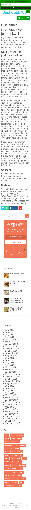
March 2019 (10, 409)
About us (24, 508)
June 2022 (10, 332)
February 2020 (11, 397)
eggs (24, 458)
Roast (13, 475)
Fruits (13, 462)
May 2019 (9, 407)
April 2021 (9, 365)
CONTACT (16, 508)
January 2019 (11, 414)
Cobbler (17, 448)
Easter (13, 458)
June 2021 (10, 360)
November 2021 (12, 348)
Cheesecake (8, 445)
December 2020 (12, 374)
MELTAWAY (22, 465)
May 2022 (9, 334)
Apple (6, 435)
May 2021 (9, 362)
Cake (13, 438)
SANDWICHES (8, 479)
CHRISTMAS (8, 448)
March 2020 (10, 395)
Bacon (12, 435)
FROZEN (7, 462)
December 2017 (12, 418)
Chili (15, 445)
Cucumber (14, 455)
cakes (19, 438)
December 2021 (12, 346)
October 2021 (11, 351)
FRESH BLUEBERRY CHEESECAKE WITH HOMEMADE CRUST (16, 300)
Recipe (7, 475)
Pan (20, 468)
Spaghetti (14, 482)
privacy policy (23, 250)
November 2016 (12, 423)
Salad (19, 475)
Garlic (19, 462)
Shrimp (7, 482)
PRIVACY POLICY (12, 505)
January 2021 (11, 372)
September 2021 (12, 353)
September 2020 (12, 381)
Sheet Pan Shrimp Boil (17, 273)
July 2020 (9, 386)
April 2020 (9, 393)
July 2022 (9, 330)
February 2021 (11, 369)
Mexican (7, 468)
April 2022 (9, 337)
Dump (6, 458)
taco (21, 482)
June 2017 (10, 421)
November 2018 (12, 416)
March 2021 (10, 367)
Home (3, 505)
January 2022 (11, 344)
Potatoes (20, 472)
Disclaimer (8, 508)
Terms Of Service (24, 505)
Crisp (20, 452)
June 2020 (10, 388)
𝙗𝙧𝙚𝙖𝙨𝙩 (19, 485)
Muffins (14, 468)
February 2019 (11, 411)
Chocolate (22, 445)
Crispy (6, 455)
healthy (7, 465)
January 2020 (11, 400)
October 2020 (11, 379)
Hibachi (14, 465)
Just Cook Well (10, 503)
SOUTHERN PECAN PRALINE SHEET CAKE (17, 291)
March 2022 (10, 339)
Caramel (7, 441)
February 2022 (11, 341)
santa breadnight (20, 479)
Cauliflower (15, 441)
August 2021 (11, 355)
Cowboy (14, 452)
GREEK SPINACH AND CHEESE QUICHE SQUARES (17, 309)
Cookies (7, 452)
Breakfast (20, 435)
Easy (18, 458)
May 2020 (9, 390)
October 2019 (11, 404)
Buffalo (7, 438)
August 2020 (11, 383)
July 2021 (9, 358)
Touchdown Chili (9, 485)
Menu (20, 18)
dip (20, 455)
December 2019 (12, 402)
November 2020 (12, 376)
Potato (13, 472)
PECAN (7, 472)
